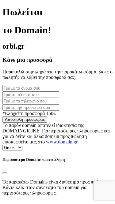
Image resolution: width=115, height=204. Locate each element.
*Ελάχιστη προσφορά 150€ (29, 113)
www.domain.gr (62, 141)
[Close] (4, 173)
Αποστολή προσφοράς (25, 119)
